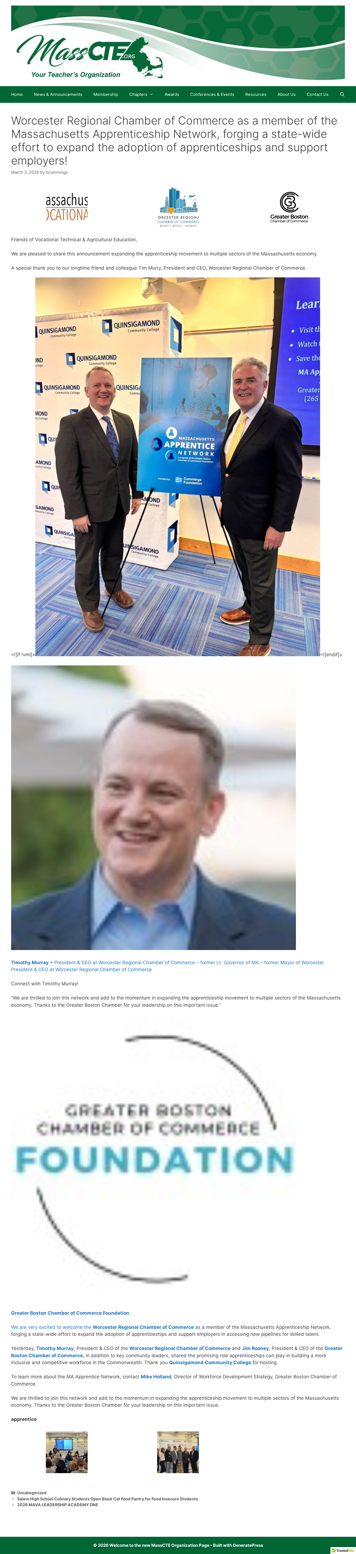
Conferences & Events (212, 94)
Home (17, 94)
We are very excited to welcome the (52, 1327)
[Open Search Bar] (342, 94)
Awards (172, 94)
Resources (255, 94)
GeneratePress (248, 1545)
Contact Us (317, 94)
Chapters (138, 94)
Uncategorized (31, 1492)
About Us (287, 94)
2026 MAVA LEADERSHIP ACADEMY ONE (57, 1504)
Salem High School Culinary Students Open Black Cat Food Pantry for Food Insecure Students (107, 1498)
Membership (105, 94)
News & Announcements (58, 94)
